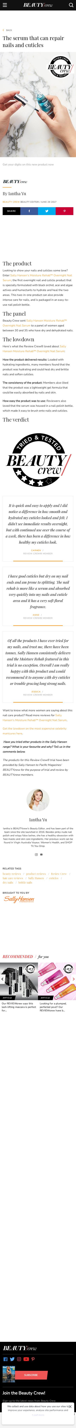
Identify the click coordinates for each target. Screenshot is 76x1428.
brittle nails (25, 882)
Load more (38, 1415)
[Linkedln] (33, 855)
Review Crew (59, 873)
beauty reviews (12, 873)
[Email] (41, 855)
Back (9, 30)
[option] (19, 987)
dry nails (8, 882)
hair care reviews (13, 878)
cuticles (53, 878)
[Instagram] (36, 855)
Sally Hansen (36, 878)
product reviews (36, 873)
